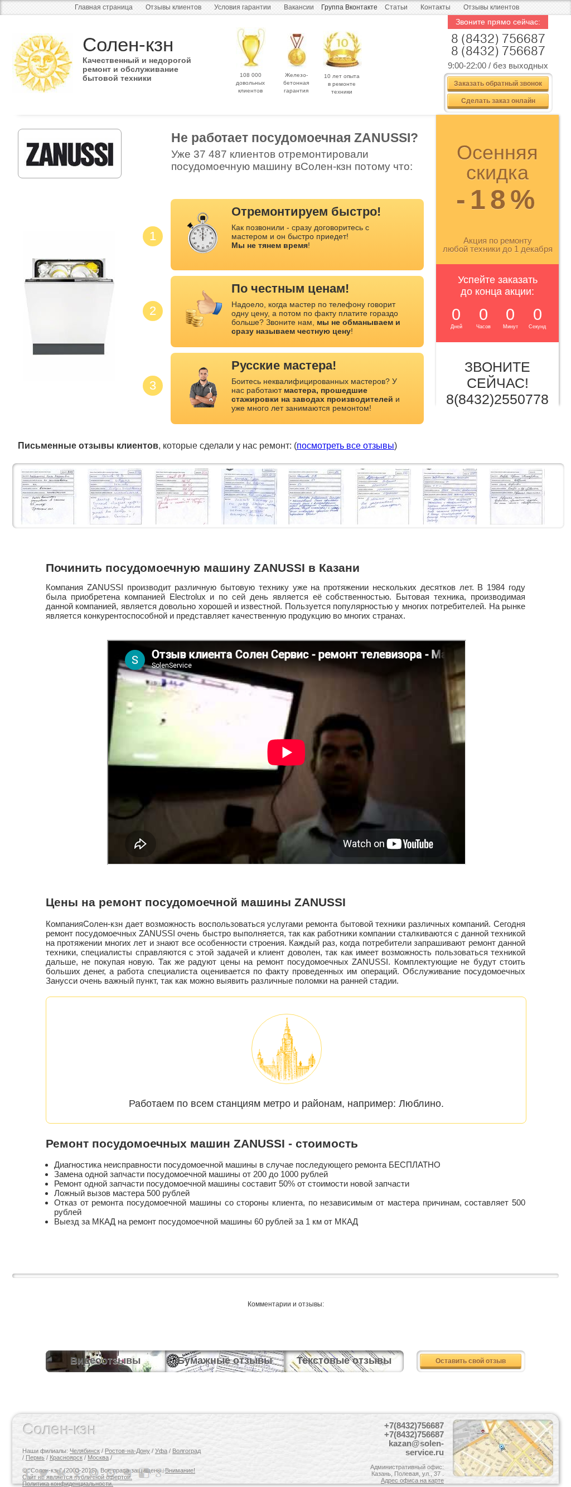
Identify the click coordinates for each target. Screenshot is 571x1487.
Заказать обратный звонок (498, 83)
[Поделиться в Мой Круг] (111, 1473)
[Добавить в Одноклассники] (78, 1473)
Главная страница (104, 7)
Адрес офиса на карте (412, 1480)
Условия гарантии (242, 7)
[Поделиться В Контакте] (61, 1473)
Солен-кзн (128, 44)
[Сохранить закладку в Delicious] (145, 1473)
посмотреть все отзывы (345, 445)
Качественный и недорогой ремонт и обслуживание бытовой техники (137, 65)
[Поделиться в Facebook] (28, 1473)
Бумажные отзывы (224, 1360)
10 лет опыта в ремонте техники (342, 84)
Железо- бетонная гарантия (296, 83)
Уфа (161, 1450)
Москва (98, 1457)
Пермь (35, 1457)
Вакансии (299, 7)
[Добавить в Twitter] (44, 1473)
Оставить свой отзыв (470, 1360)
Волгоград (186, 1450)
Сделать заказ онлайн (498, 100)
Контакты (435, 7)
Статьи (396, 7)
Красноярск (66, 1457)
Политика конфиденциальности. (67, 1483)
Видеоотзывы (105, 1360)
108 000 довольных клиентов (250, 83)
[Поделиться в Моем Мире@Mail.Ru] (94, 1473)
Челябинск (85, 1450)
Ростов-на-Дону (127, 1450)
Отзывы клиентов (173, 7)
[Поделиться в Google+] (161, 1473)
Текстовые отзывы (344, 1360)
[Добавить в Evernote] (128, 1473)
